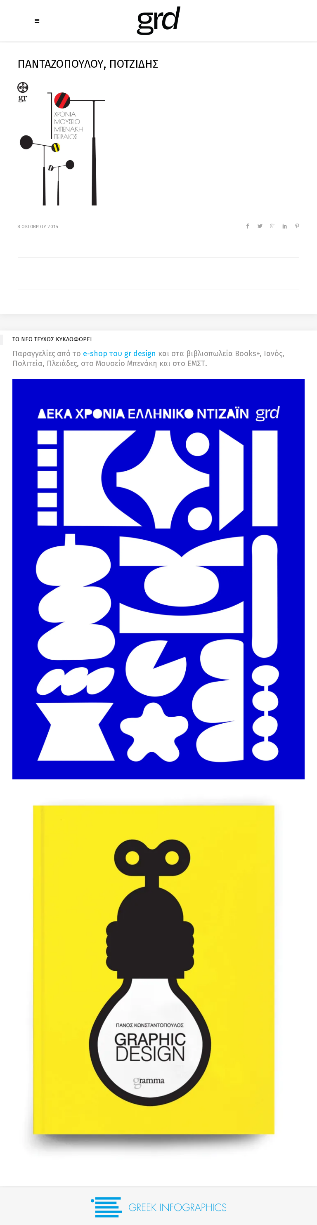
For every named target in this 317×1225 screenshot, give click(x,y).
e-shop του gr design (119, 353)
